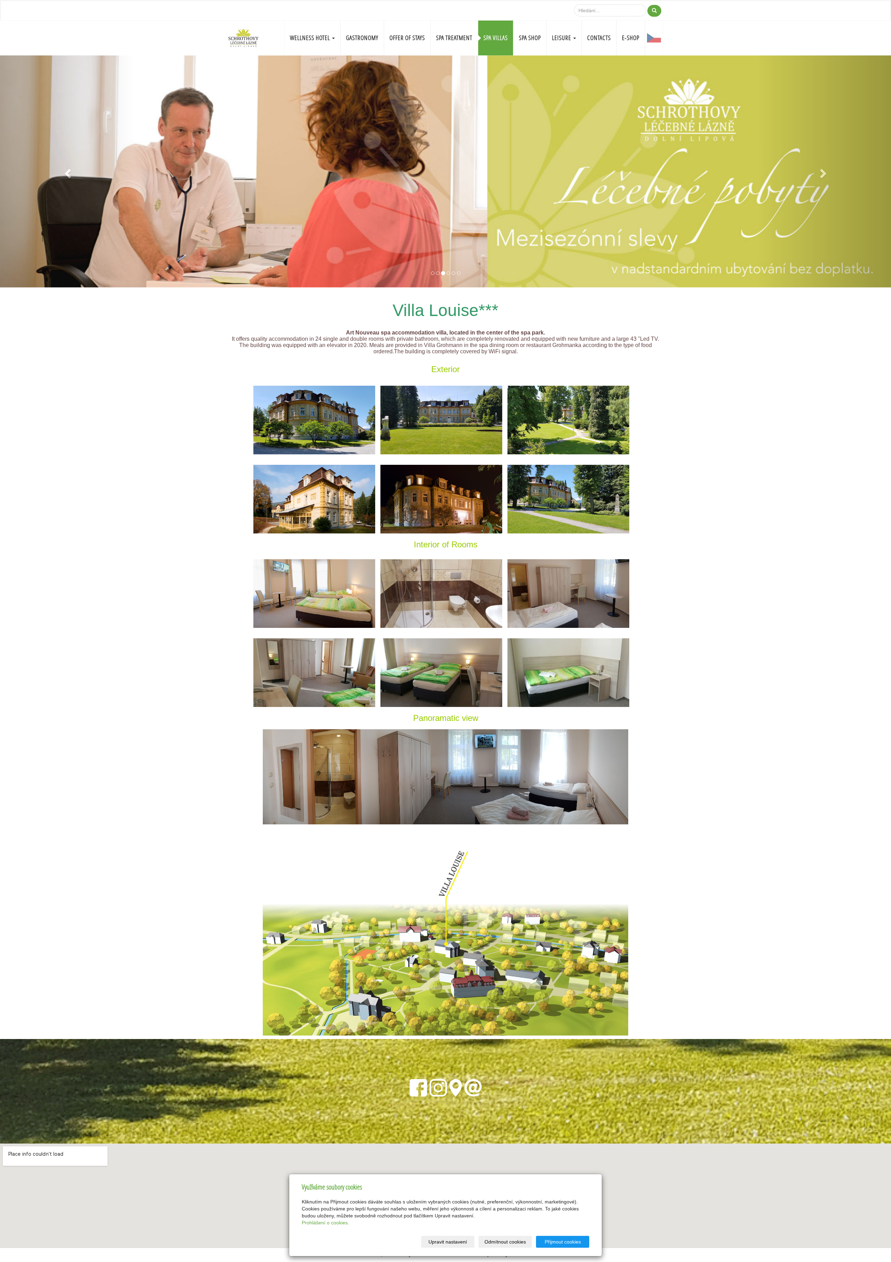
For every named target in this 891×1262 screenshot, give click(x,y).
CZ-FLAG (654, 38)
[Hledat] (654, 11)
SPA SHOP (530, 38)
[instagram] (438, 1086)
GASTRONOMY (362, 38)
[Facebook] (418, 1086)
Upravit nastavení (447, 1242)
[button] (67, 171)
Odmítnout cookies (505, 1242)
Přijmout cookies (563, 1242)
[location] (455, 1086)
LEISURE (562, 38)
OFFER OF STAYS (407, 38)
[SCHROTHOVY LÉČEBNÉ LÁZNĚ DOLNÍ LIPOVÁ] (243, 37)
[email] (473, 1086)
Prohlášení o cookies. (325, 1222)
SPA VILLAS (495, 38)
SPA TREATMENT (454, 38)
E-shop (630, 38)
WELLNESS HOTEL (310, 38)
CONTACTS (599, 38)
